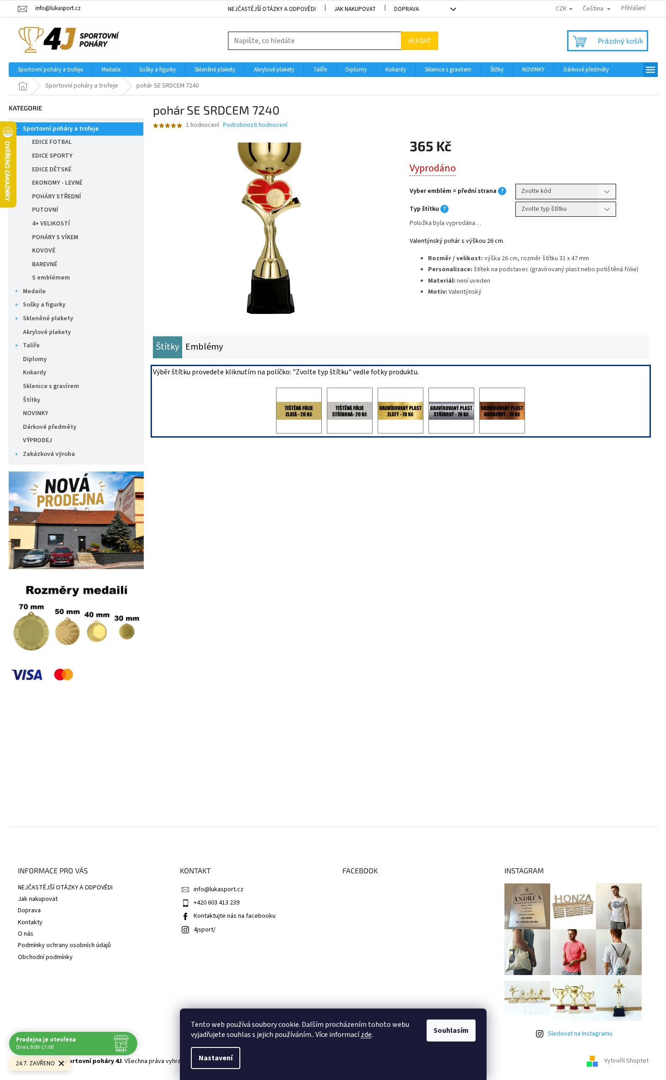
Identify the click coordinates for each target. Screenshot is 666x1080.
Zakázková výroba (49, 454)
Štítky (31, 400)
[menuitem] (50, 69)
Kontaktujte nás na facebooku (235, 916)
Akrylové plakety (47, 332)
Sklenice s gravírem (51, 386)
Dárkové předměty (49, 427)
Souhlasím (451, 1030)
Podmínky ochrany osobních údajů (64, 945)
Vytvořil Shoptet (626, 1061)
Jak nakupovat (355, 9)
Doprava (406, 9)
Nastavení (216, 1058)
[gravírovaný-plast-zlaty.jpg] (400, 410)
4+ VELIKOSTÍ (51, 223)
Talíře (31, 345)
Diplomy (35, 359)
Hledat (419, 40)
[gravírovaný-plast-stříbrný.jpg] (451, 410)
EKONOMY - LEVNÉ (57, 182)
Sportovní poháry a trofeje (61, 128)
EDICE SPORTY (52, 155)
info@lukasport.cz (219, 889)
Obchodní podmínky (45, 957)
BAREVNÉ (44, 264)
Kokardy (34, 372)
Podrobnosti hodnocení (255, 125)
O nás (25, 933)
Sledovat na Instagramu (580, 1033)
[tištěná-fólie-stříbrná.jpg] (349, 410)
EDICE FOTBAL (52, 142)
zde (366, 1035)
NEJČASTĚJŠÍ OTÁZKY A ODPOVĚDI (272, 9)
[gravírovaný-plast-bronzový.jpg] (502, 410)
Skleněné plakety (48, 318)
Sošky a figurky (44, 304)
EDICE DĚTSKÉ (51, 169)
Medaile (34, 291)
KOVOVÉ (43, 250)
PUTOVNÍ (45, 209)
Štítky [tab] (167, 346)
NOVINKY (35, 413)
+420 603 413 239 (216, 902)
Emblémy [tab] (204, 346)
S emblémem (51, 277)
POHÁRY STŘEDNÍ (56, 196)
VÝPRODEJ (37, 440)
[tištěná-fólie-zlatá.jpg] (298, 410)
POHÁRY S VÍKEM (55, 237)
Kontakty (30, 922)
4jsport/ (205, 929)
